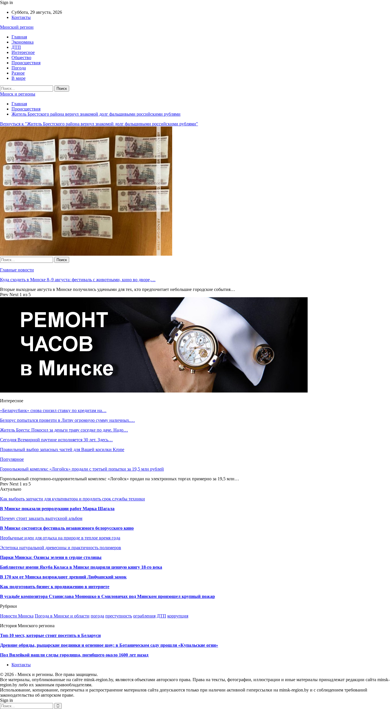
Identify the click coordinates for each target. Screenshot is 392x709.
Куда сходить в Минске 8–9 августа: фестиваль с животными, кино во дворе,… (78, 279)
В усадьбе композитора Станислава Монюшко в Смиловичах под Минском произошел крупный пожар (107, 596)
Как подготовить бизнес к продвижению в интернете (54, 586)
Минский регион (17, 27)
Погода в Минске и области (62, 615)
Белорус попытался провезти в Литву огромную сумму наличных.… (67, 420)
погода (97, 615)
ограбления (144, 615)
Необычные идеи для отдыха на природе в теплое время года (60, 537)
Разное (18, 73)
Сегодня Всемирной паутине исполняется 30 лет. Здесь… (56, 439)
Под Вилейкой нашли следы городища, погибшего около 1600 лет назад (74, 654)
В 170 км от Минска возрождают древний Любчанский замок (63, 576)
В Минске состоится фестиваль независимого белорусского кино (67, 528)
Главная (19, 36)
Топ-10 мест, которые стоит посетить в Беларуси (50, 635)
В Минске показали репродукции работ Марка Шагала (57, 508)
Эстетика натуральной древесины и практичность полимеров (60, 547)
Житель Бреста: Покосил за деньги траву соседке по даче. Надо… (64, 430)
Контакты (21, 17)
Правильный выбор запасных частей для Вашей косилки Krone (62, 449)
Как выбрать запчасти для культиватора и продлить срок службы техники (72, 498)
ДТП (16, 47)
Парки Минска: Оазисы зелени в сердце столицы (51, 557)
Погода (18, 67)
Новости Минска (17, 615)
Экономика (22, 42)
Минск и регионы (17, 94)
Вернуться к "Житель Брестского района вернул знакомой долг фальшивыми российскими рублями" (99, 123)
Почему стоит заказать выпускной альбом (41, 518)
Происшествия (25, 62)
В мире (18, 78)
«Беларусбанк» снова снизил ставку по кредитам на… (53, 410)
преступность (118, 615)
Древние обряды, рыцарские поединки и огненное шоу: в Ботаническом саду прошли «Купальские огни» (109, 645)
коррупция (177, 615)
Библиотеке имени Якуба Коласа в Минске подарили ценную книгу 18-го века (81, 567)
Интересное (23, 52)
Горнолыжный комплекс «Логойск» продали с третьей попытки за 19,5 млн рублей (82, 469)
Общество (21, 57)
